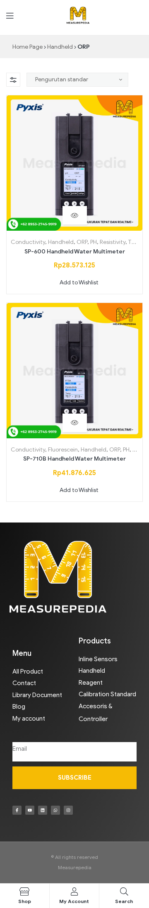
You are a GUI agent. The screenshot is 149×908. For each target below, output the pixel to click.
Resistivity (112, 242)
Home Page (27, 46)
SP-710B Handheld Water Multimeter (74, 458)
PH (93, 242)
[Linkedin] (42, 810)
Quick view (74, 215)
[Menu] (9, 15)
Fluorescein (63, 449)
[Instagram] (68, 810)
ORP (82, 242)
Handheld (60, 46)
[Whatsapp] (55, 810)
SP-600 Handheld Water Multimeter (74, 251)
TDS (133, 242)
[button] (74, 282)
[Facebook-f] (17, 810)
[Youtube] (29, 810)
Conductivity (28, 242)
